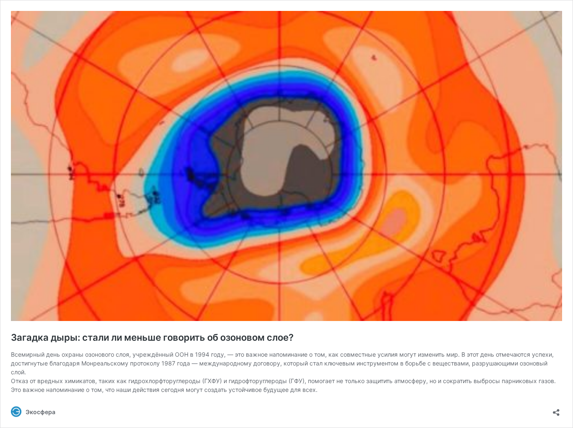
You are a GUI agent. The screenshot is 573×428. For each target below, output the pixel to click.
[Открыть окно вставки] (556, 409)
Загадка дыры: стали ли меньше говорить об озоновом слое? (152, 337)
